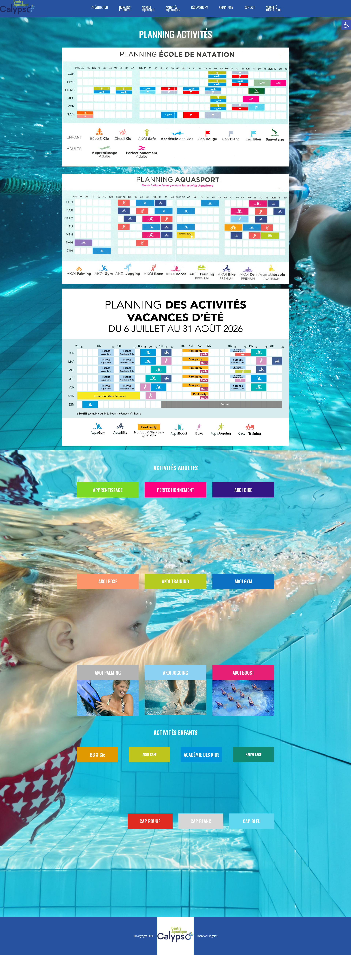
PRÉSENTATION (99, 8)
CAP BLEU (252, 658)
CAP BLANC (201, 658)
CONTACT (249, 8)
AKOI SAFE (149, 632)
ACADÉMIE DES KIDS (201, 632)
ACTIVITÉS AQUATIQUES (173, 9)
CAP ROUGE (150, 658)
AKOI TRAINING (175, 520)
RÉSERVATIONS (199, 8)
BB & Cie (97, 632)
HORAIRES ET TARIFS (125, 9)
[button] (346, 25)
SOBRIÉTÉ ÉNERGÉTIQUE (273, 9)
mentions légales (207, 773)
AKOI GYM (243, 520)
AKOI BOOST (243, 550)
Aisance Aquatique (148, 9)
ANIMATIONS (226, 8)
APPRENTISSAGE (107, 489)
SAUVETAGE (254, 632)
